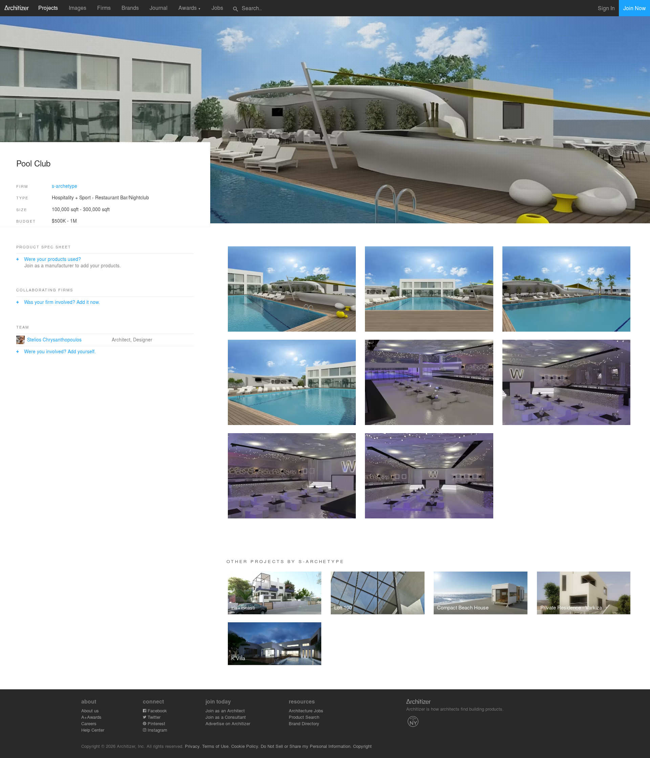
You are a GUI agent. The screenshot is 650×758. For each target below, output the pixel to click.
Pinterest (155, 723)
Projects (48, 8)
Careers (88, 723)
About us (90, 710)
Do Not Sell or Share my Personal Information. (306, 746)
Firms (104, 8)
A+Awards (91, 717)
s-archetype (64, 185)
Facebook (156, 710)
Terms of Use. (216, 746)
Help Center (92, 730)
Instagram (156, 730)
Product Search (304, 717)
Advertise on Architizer (227, 723)
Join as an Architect (225, 710)
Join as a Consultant (225, 717)
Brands (130, 8)
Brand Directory (304, 723)
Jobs (217, 8)
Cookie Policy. (245, 746)
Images (77, 8)
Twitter (153, 717)
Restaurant (107, 197)
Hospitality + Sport (71, 197)
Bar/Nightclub (134, 197)
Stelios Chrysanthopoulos (54, 339)
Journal (159, 8)
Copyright (362, 746)
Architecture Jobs (306, 710)
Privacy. (193, 746)
